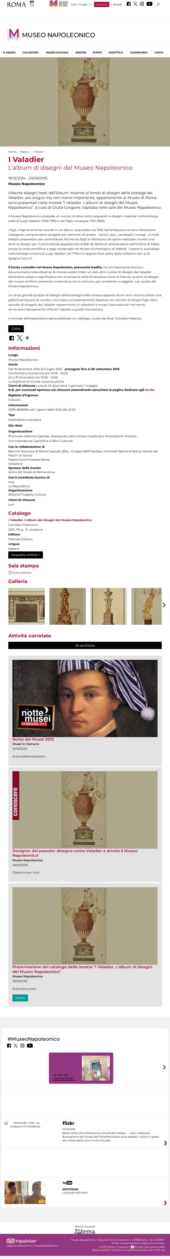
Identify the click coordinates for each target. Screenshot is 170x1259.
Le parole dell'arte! (74, 1192)
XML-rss (160, 1250)
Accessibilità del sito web (138, 1250)
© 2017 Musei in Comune (114, 1247)
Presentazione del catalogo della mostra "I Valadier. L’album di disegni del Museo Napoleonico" (82, 969)
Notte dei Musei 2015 (33, 739)
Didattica (116, 52)
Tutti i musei (78, 4)
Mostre (80, 52)
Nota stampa (21, 572)
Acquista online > (25, 555)
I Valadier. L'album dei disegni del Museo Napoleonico (50, 520)
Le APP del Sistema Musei (63, 1076)
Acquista (102, 4)
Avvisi (149, 390)
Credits (116, 1250)
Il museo (9, 52)
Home (12, 151)
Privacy (139, 1247)
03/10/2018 (110, 1135)
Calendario (139, 52)
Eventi (97, 52)
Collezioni (30, 52)
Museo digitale (57, 52)
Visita (159, 52)
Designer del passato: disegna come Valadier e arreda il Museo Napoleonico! (74, 853)
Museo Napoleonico (58, 35)
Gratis (16, 329)
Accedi (117, 4)
